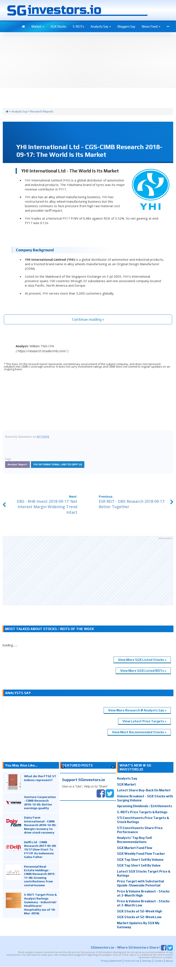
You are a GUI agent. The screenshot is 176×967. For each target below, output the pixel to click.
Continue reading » (88, 319)
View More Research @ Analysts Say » (137, 710)
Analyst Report (17, 464)
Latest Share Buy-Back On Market (144, 790)
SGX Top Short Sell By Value (139, 865)
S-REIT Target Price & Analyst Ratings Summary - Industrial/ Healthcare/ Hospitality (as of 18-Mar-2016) (40, 904)
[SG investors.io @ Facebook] (101, 793)
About (169, 960)
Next (113, 767)
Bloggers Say (126, 26)
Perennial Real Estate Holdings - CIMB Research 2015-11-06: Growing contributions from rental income (40, 876)
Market (36, 26)
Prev (63, 767)
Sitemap (147, 960)
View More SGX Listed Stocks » (142, 660)
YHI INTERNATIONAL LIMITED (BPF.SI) (57, 464)
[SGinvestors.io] (7, 111)
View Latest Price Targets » (144, 721)
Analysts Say (100, 26)
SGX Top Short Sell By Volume (140, 859)
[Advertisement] (88, 570)
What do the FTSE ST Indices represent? (40, 777)
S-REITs (78, 26)
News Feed (150, 26)
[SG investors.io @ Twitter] (110, 793)
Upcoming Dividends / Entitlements (144, 806)
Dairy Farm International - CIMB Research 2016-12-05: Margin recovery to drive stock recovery (40, 825)
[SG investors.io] (23, 26)
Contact (158, 960)
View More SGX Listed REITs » (143, 670)
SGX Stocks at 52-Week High (139, 911)
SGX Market (126, 784)
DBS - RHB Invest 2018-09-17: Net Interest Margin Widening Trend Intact (47, 507)
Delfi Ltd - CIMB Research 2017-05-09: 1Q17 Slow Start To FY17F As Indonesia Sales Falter (40, 849)
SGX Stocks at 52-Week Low (139, 917)
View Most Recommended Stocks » (139, 732)
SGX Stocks (58, 26)
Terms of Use (131, 960)
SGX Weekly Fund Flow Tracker (141, 853)
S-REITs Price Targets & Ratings (142, 812)
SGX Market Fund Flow (134, 848)
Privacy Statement (111, 960)
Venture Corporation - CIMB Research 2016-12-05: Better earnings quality (40, 802)
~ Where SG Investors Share (125, 947)
